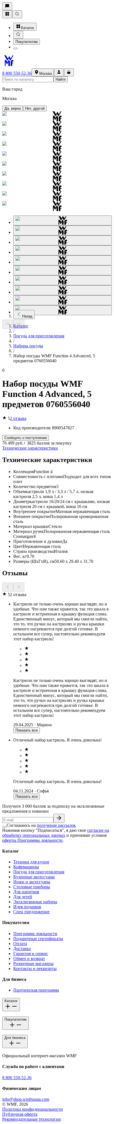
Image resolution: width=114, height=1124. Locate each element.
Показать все (26, 730)
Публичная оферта (19, 1114)
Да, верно (12, 108)
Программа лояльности (35, 933)
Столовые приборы (31, 886)
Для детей (22, 896)
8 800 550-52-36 (17, 73)
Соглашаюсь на (41, 825)
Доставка (22, 948)
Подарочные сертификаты (38, 938)
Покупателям (26, 42)
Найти (61, 79)
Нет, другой (35, 108)
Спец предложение (31, 911)
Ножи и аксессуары (31, 881)
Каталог (27, 28)
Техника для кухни (31, 861)
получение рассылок (56, 825)
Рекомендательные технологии (31, 1119)
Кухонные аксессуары (34, 876)
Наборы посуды (28, 345)
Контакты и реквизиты (35, 968)
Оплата (20, 943)
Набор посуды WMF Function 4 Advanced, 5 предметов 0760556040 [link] (54, 358)
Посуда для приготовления (38, 335)
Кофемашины (26, 866)
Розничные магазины (33, 963)
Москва (45, 73)
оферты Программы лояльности (32, 840)
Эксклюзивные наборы (35, 901)
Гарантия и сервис (30, 953)
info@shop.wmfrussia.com (25, 1099)
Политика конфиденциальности (32, 1109)
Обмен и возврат (29, 958)
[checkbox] (4, 827)
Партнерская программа (36, 990)
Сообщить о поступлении (25, 438)
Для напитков (26, 891)
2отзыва (18, 418)
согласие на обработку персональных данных (55, 833)
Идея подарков (27, 906)
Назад (27, 316)
